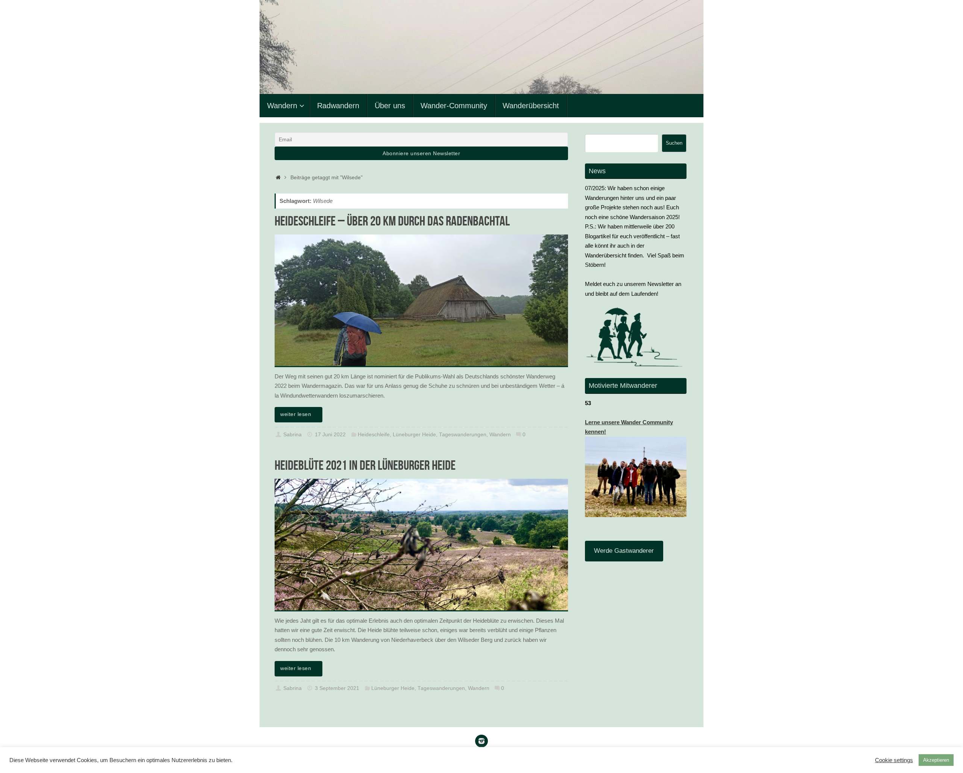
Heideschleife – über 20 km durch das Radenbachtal (392, 220)
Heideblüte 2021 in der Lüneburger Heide (365, 465)
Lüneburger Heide (414, 434)
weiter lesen (295, 414)
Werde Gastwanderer (624, 550)
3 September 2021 (337, 688)
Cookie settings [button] (894, 760)
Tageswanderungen (462, 434)
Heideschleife (374, 434)
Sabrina (292, 434)
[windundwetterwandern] (481, 741)
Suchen (674, 143)
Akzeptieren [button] (936, 760)
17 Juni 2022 (330, 434)
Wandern (500, 434)
